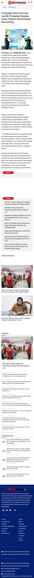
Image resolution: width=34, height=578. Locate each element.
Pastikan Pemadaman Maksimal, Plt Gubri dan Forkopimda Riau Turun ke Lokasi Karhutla (18, 218)
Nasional (21, 524)
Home (4, 7)
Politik (21, 519)
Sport (20, 538)
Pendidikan (22, 529)
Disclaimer (5, 529)
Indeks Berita (6, 533)
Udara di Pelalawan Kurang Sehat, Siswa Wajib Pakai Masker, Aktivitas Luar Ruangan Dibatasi (17, 225)
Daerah (21, 540)
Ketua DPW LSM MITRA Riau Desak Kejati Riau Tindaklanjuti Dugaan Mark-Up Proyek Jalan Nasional (18, 441)
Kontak (4, 531)
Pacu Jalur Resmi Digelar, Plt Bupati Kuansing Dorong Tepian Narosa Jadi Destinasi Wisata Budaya (16, 246)
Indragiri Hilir (12, 7)
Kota (20, 522)
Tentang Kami (6, 522)
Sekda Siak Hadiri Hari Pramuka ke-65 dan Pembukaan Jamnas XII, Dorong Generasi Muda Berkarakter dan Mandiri (15, 420)
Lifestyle (21, 536)
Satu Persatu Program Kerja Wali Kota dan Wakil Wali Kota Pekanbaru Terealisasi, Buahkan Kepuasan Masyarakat (18, 459)
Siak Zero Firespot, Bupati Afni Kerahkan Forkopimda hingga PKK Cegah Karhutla (17, 203)
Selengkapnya (5, 506)
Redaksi (4, 524)
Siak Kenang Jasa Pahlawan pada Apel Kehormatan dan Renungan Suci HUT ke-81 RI (17, 239)
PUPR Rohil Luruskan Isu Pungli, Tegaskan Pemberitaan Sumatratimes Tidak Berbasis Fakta (18, 450)
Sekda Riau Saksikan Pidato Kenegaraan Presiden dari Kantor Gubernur (16, 428)
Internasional (23, 526)
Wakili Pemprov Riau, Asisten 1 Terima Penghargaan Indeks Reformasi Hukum (16, 412)
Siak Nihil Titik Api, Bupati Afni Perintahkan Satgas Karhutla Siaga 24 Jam (16, 210)
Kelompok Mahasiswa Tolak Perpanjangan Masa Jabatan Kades (18, 468)
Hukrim (21, 531)
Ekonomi (21, 533)
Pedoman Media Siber (8, 526)
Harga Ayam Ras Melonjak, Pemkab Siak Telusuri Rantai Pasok (17, 232)
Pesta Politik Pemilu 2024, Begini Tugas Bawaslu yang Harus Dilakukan (18, 475)
